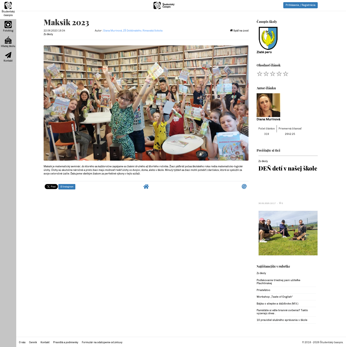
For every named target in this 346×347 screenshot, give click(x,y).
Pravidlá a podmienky (65, 342)
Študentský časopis (8, 13)
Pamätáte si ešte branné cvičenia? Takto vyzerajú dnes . (282, 312)
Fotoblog (8, 30)
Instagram (67, 186)
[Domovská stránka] (146, 187)
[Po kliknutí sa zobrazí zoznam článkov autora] (286, 105)
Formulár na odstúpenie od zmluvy (102, 342)
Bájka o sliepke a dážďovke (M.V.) (277, 303)
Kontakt (8, 60)
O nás (22, 342)
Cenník (33, 342)
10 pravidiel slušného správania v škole (282, 320)
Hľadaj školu (8, 46)
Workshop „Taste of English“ (275, 296)
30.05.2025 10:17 (267, 203)
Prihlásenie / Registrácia (300, 5)
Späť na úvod (241, 30)
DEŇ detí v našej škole (287, 168)
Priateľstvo (263, 290)
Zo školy (48, 34)
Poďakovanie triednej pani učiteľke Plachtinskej (278, 282)
